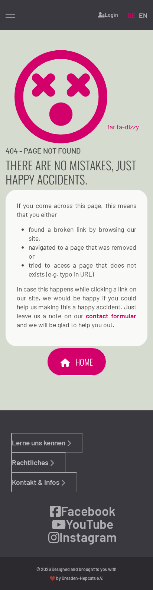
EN (143, 15)
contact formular (111, 316)
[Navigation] (10, 15)
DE (131, 15)
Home (83, 362)
